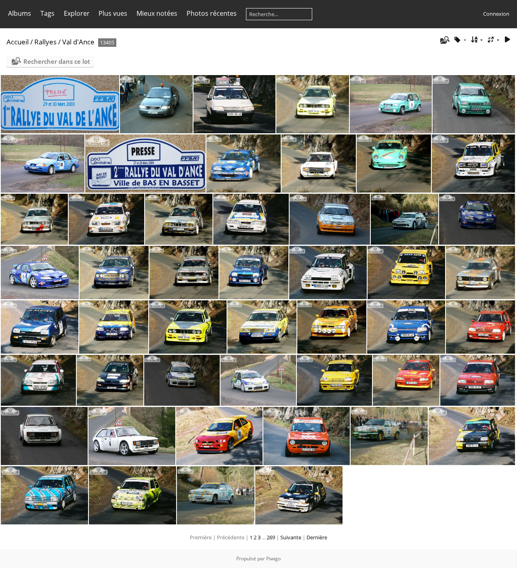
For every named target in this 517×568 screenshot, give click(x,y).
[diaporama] (507, 39)
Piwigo (273, 558)
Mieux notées (157, 13)
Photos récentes (212, 13)
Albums (19, 13)
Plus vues (113, 13)
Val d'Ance (78, 41)
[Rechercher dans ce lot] (444, 40)
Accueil (17, 41)
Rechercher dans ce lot (56, 61)
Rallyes (45, 41)
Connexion (496, 13)
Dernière (317, 537)
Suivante (290, 537)
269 (271, 537)
